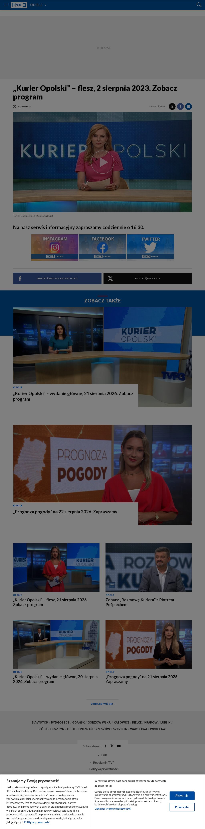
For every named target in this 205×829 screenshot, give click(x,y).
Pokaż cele (182, 807)
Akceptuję (181, 795)
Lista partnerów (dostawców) (112, 808)
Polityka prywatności (37, 822)
